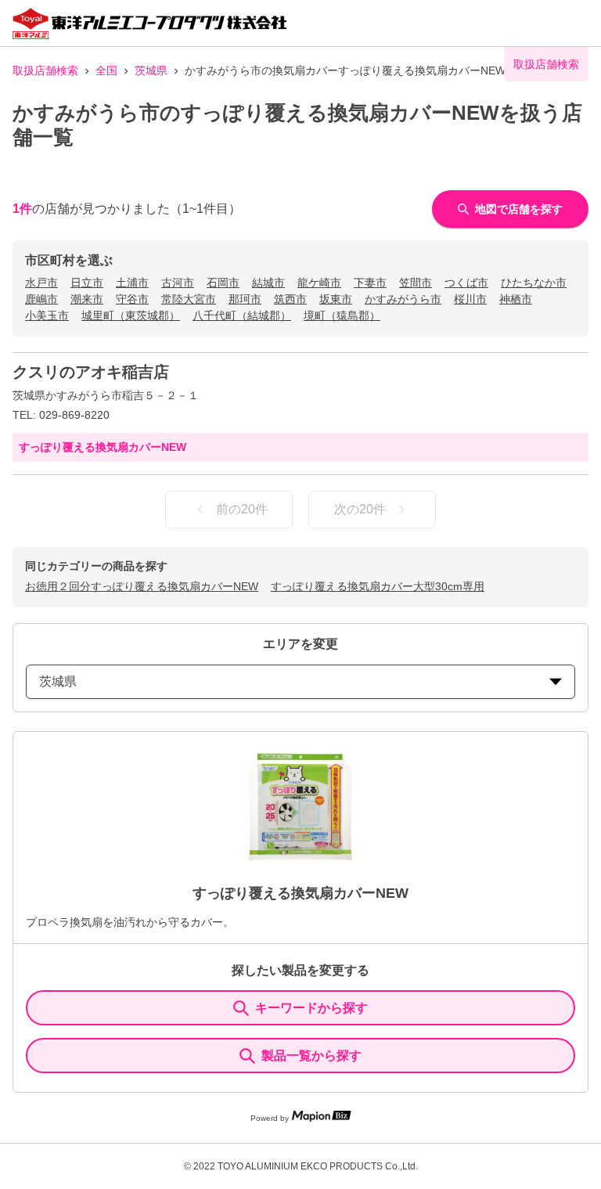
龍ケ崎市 (319, 282)
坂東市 (335, 299)
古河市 (177, 282)
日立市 (86, 282)
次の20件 (360, 509)
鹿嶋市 (41, 299)
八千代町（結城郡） (242, 315)
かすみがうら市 (403, 299)
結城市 (268, 282)
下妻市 (370, 282)
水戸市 (41, 282)
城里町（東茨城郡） (130, 315)
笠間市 (415, 282)
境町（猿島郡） (342, 315)
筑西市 (290, 299)
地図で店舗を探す (519, 209)
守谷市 (132, 299)
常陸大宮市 (188, 299)
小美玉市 (47, 315)
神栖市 (515, 299)
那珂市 (245, 299)
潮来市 (86, 299)
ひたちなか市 (534, 282)
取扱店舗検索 (45, 70)
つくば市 (466, 282)
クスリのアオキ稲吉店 (91, 371)
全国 (106, 70)
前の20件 (242, 509)
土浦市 (132, 282)
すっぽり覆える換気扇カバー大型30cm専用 (377, 586)
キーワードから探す (311, 1007)
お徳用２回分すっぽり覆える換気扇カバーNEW (141, 586)
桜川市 (470, 299)
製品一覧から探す (311, 1055)
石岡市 (223, 282)
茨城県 (151, 70)
